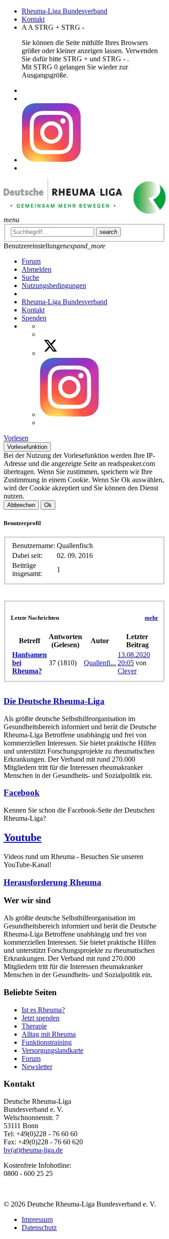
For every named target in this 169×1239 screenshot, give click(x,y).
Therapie (34, 1026)
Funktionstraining (47, 1042)
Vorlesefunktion (27, 446)
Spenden (34, 318)
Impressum (37, 1219)
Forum (31, 1058)
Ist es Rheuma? (43, 1010)
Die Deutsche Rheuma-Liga (54, 701)
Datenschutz (39, 1227)
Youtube (22, 837)
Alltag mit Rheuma (49, 1034)
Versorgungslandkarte (52, 1050)
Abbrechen (21, 505)
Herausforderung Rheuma (52, 882)
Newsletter (37, 1066)
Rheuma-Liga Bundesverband (64, 11)
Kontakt (33, 19)
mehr (151, 617)
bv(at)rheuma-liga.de (33, 1150)
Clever (127, 671)
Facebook (22, 792)
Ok (48, 505)
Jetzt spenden (40, 1018)
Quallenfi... (100, 663)
